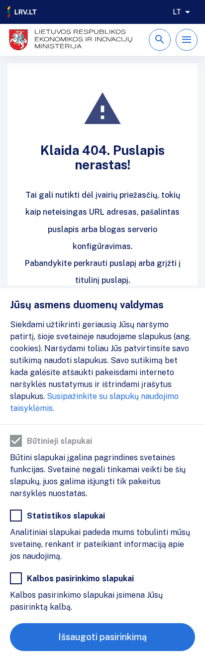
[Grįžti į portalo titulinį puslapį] (22, 12)
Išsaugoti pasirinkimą (102, 637)
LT (177, 12)
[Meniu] (187, 40)
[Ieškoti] (160, 40)
